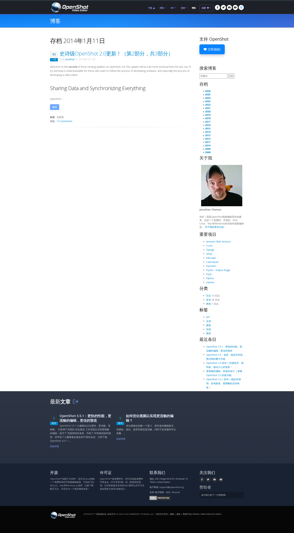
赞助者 (205, 487)
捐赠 (204, 7)
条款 (178, 514)
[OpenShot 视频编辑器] (63, 514)
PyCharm (211, 266)
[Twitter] (223, 7)
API (172, 7)
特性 (162, 7)
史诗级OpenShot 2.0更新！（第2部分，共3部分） (116, 53)
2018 (207, 118)
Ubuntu (210, 282)
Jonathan (70, 59)
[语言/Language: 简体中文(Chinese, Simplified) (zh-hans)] (241, 7)
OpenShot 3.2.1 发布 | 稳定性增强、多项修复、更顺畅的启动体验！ (223, 383)
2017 (207, 121)
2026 (207, 91)
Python (210, 278)
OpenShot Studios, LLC (141, 514)
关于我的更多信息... (215, 227)
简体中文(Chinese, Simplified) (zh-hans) (202, 514)
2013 (207, 135)
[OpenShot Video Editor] (69, 7)
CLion (209, 245)
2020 (207, 111)
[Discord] (229, 7)
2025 (207, 94)
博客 (194, 7)
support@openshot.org (171, 487)
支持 (183, 7)
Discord (176, 492)
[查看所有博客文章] (75, 401)
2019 (207, 114)
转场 (208, 329)
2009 (207, 148)
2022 (207, 104)
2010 (207, 145)
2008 (207, 152)
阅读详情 (54, 446)
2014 (207, 131)
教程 (208, 303)
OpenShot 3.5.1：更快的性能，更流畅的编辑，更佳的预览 (85, 418)
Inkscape (211, 257)
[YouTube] (235, 7)
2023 (207, 101)
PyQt (209, 274)
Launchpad (212, 262)
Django (210, 249)
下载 (150, 7)
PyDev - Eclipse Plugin (218, 270)
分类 (203, 288)
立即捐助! (213, 49)
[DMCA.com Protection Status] (160, 497)
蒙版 (208, 325)
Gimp (209, 253)
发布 (208, 299)
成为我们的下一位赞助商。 (214, 495)
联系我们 (157, 472)
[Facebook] (217, 7)
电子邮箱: (159, 492)
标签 (203, 309)
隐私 (172, 514)
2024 (207, 97)
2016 (207, 125)
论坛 (168, 492)
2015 (207, 128)
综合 (208, 295)
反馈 (208, 321)
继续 (54, 107)
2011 (207, 142)
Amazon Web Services (218, 241)
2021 (207, 108)
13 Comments (64, 121)
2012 (207, 138)
